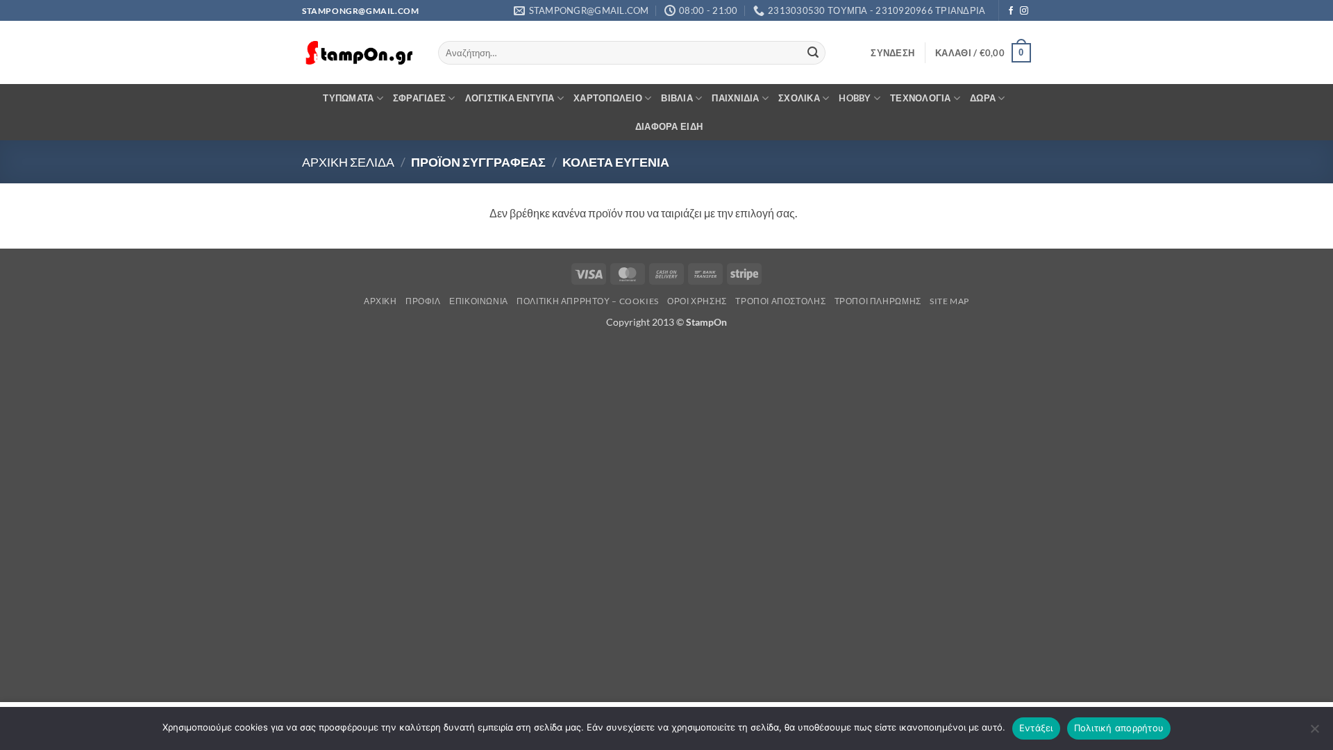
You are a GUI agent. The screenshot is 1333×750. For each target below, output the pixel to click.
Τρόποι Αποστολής (780, 301)
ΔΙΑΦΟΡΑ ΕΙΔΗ (669, 126)
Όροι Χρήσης (697, 301)
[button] (892, 53)
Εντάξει (1036, 727)
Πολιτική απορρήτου (1119, 727)
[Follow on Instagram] (1024, 11)
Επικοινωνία (478, 301)
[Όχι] (1314, 733)
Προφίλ (423, 301)
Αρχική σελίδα (348, 161)
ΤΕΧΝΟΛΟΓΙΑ (920, 97)
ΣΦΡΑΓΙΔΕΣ (419, 97)
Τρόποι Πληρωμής (878, 301)
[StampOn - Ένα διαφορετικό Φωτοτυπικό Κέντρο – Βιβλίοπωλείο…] (359, 53)
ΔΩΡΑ (983, 97)
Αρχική (380, 301)
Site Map (949, 301)
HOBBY (855, 97)
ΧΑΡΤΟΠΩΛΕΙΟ (607, 97)
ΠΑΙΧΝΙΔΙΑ (735, 97)
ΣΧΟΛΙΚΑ (799, 97)
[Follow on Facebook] (1011, 11)
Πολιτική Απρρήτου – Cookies (588, 301)
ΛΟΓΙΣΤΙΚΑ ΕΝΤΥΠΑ (510, 97)
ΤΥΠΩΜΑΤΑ (348, 97)
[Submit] (813, 53)
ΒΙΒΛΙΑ (677, 97)
